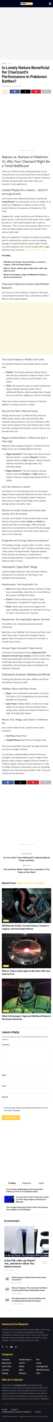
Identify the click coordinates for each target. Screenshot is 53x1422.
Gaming (5, 1373)
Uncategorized (42, 1366)
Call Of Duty (6, 1366)
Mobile (21, 1366)
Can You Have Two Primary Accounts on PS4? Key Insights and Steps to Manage (32, 1199)
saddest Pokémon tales (34, 250)
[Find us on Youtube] (11, 1347)
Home (4, 63)
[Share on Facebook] (15, 92)
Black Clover (7, 1363)
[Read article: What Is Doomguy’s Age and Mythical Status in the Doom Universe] (26, 996)
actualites (6, 1360)
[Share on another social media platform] (46, 92)
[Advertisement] (26, 33)
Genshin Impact (25, 1360)
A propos (14, 1409)
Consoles (5, 1370)
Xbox (38, 1373)
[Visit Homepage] (26, 3)
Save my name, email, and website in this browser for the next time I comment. (26, 1109)
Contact (38, 1412)
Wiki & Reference (42, 1370)
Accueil (4, 1409)
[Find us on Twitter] (7, 1347)
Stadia (38, 1363)
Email (5, 1086)
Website (5, 1097)
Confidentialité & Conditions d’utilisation (16, 1412)
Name (5, 1075)
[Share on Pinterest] (36, 92)
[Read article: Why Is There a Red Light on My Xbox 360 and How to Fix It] (26, 950)
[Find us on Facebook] (2, 1347)
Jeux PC (22, 1363)
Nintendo (22, 1373)
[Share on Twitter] (25, 92)
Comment (6, 1044)
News (9, 63)
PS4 (37, 1360)
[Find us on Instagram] (16, 1347)
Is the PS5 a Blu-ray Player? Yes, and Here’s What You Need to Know (20, 1263)
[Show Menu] (50, 3)
